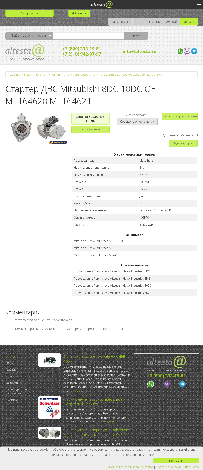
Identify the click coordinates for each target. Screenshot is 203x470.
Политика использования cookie (131, 467)
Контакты (12, 399)
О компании (14, 383)
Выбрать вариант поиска (29, 35)
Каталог (11, 356)
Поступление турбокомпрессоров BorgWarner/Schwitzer (93, 401)
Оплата (11, 363)
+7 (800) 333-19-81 (81, 48)
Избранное (79, 13)
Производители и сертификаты (17, 391)
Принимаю (176, 461)
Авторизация (29, 13)
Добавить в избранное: (179, 135)
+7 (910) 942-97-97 (81, 54)
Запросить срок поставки (180, 116)
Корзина (189, 22)
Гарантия (12, 376)
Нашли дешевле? (90, 129)
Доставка (12, 369)
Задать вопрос (183, 143)
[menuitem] (21, 356)
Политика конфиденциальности (177, 467)
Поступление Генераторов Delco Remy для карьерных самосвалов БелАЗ (97, 432)
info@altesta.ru (139, 51)
